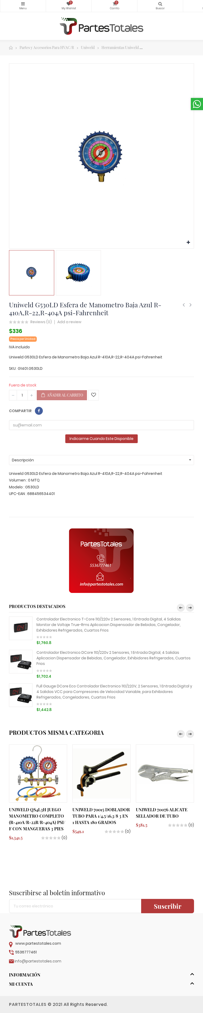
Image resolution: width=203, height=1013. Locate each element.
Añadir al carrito (64, 395)
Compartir (39, 411)
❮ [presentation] (181, 608)
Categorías (23, 6)
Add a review (69, 322)
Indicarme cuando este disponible (101, 438)
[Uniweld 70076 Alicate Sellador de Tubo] (164, 773)
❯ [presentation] (190, 608)
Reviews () (41, 322)
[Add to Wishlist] (93, 395)
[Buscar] (160, 6)
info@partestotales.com (38, 961)
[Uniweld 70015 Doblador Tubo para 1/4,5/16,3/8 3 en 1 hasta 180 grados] (101, 773)
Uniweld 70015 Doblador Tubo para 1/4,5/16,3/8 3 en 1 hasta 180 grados (101, 816)
